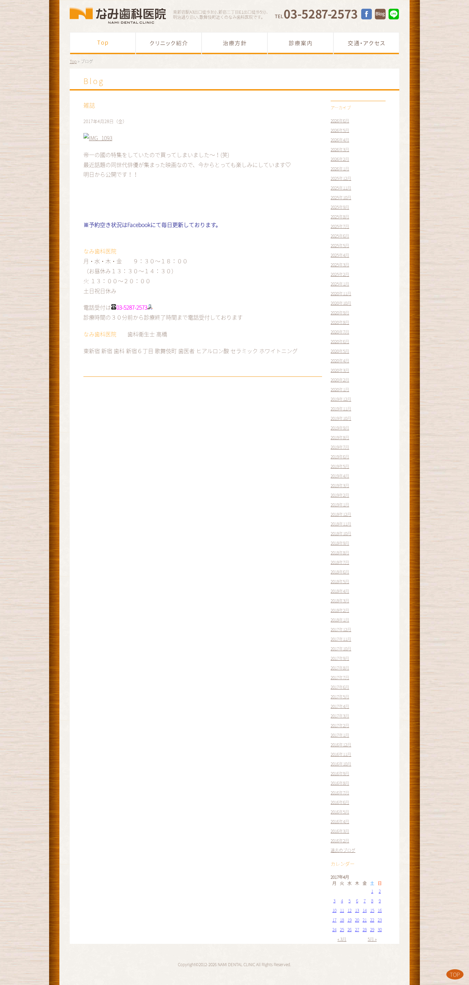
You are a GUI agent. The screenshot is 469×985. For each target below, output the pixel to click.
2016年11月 (341, 754)
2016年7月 (340, 793)
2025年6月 (340, 236)
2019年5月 (340, 466)
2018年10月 (341, 533)
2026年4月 (340, 140)
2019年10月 (341, 418)
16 (380, 910)
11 (342, 910)
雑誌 (89, 105)
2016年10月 (341, 764)
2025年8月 (340, 217)
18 (342, 920)
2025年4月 (340, 255)
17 (334, 920)
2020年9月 (340, 313)
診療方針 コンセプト (234, 43)
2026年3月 (340, 149)
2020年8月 (340, 322)
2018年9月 (340, 543)
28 (365, 929)
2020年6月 (340, 341)
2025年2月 (340, 274)
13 (357, 910)
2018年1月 (340, 620)
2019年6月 (340, 457)
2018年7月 (340, 562)
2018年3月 (340, 601)
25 (342, 929)
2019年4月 (340, 476)
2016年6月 (340, 802)
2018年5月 (340, 581)
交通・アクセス (366, 43)
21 (365, 920)
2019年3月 (340, 485)
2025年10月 (341, 197)
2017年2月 (340, 725)
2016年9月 (340, 773)
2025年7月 (340, 226)
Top (102, 43)
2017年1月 (340, 735)
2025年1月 (340, 284)
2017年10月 (341, 649)
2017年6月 (340, 687)
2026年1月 (340, 169)
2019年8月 (340, 437)
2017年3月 (340, 716)
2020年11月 (341, 293)
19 (349, 920)
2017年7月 (340, 677)
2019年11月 (341, 409)
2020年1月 (340, 389)
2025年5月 (340, 245)
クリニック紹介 (168, 43)
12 (349, 910)
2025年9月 (340, 207)
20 (357, 920)
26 (349, 929)
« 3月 (342, 939)
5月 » (372, 939)
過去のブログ (343, 850)
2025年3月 (340, 265)
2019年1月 (340, 505)
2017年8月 (340, 668)
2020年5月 (340, 351)
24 (334, 929)
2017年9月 (340, 658)
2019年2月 (340, 495)
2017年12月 (341, 629)
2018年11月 (341, 524)
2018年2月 (340, 610)
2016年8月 (340, 783)
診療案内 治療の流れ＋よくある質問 (300, 43)
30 (380, 929)
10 (334, 910)
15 (372, 910)
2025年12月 (341, 178)
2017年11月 (341, 639)
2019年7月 (340, 447)
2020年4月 (340, 361)
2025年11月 (341, 188)
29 (372, 929)
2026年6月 (340, 121)
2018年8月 (340, 553)
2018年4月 (340, 591)
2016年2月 (340, 841)
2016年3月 (340, 831)
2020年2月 (340, 380)
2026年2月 (340, 159)
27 (357, 929)
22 (372, 920)
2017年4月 (340, 706)
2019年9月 (340, 428)
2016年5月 (340, 812)
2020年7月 (340, 332)
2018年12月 (341, 514)
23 (380, 920)
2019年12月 (341, 399)
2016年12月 (341, 745)
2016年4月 (340, 821)
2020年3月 (340, 370)
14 (365, 910)
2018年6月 (340, 572)
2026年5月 (340, 130)
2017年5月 (340, 697)
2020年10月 (341, 303)
